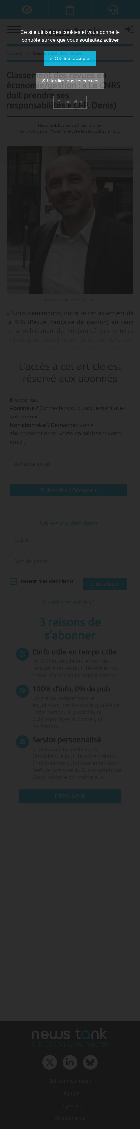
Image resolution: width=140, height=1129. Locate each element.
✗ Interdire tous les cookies (70, 80)
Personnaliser (70, 102)
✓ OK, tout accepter (70, 58)
